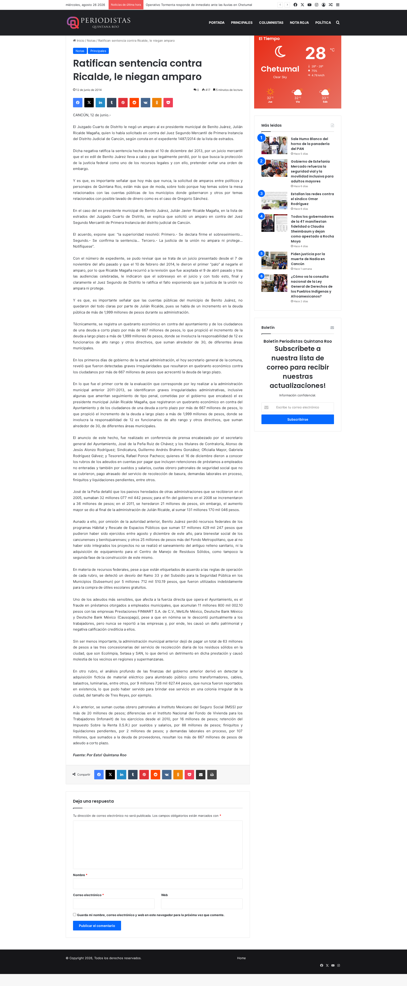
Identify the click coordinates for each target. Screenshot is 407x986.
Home (241, 958)
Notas (91, 40)
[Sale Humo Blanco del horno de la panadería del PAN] (274, 145)
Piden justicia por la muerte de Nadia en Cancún (308, 259)
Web (164, 895)
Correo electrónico (88, 895)
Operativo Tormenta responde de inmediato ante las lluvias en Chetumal (199, 5)
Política (323, 22)
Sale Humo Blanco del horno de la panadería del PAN (310, 144)
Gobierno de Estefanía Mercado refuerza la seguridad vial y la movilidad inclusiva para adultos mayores (312, 171)
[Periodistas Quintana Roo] (98, 22)
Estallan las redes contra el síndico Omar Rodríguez (312, 199)
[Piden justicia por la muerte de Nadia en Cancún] (274, 260)
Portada (216, 22)
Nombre (80, 875)
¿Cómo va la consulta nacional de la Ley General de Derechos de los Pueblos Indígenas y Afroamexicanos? (312, 286)
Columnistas (271, 22)
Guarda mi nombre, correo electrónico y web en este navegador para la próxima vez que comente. (150, 915)
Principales (241, 22)
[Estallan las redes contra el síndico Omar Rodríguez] (274, 200)
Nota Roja (299, 22)
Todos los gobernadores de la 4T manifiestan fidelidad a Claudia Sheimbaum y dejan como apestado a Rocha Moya (312, 229)
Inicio (80, 40)
